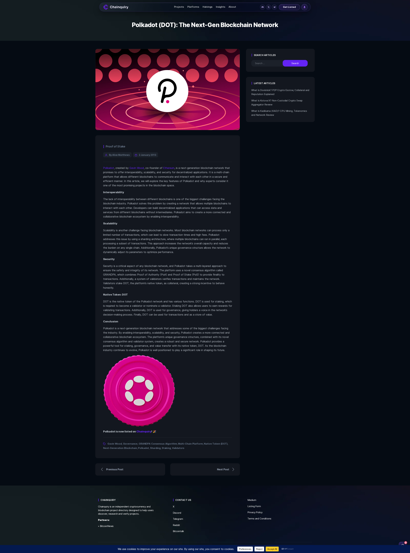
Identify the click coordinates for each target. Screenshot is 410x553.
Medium (251, 500)
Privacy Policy (254, 512)
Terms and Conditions (259, 518)
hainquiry (144, 431)
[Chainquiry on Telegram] (274, 7)
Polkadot (108, 168)
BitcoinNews (107, 526)
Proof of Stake (115, 146)
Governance (130, 443)
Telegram (178, 518)
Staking (166, 448)
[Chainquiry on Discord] (262, 7)
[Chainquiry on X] (268, 7)
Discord (177, 512)
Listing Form (254, 506)
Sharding (155, 448)
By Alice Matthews (119, 155)
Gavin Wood (136, 168)
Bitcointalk (178, 531)
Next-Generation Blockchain (120, 448)
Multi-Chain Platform (190, 443)
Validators (178, 448)
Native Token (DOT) (216, 443)
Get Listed (289, 7)
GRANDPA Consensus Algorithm (158, 443)
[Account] (304, 7)
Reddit (176, 525)
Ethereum (168, 168)
